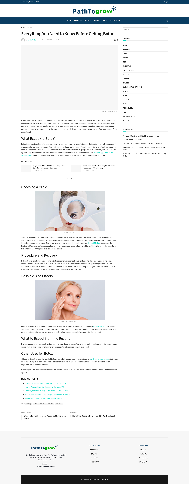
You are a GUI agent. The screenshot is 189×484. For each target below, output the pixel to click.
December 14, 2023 (39, 170)
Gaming (126, 83)
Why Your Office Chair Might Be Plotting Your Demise (141, 136)
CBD (124, 62)
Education (127, 66)
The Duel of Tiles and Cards (132, 140)
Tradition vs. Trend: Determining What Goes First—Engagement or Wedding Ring (100, 167)
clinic (42, 404)
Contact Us (143, 454)
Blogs (166, 2)
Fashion (87, 21)
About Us (143, 450)
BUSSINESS (94, 450)
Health (126, 91)
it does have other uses (100, 359)
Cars (125, 53)
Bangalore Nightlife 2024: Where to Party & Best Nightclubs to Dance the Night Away (49, 167)
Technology (115, 21)
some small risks (99, 326)
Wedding (126, 121)
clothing (54, 457)
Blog (125, 45)
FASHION (94, 454)
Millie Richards (33, 40)
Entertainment (129, 70)
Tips (124, 112)
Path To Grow (104, 479)
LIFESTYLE (94, 458)
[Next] (71, 178)
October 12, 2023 (89, 170)
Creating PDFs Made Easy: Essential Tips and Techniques (142, 143)
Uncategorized (129, 116)
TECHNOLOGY (94, 462)
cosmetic (49, 404)
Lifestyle (97, 21)
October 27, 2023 (47, 40)
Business (78, 21)
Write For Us (143, 462)
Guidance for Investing (132, 87)
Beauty (28, 404)
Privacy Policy (143, 458)
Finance (126, 79)
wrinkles (59, 404)
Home (69, 21)
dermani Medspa (94, 243)
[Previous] (67, 178)
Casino (125, 58)
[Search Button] (165, 29)
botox (36, 404)
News (105, 21)
